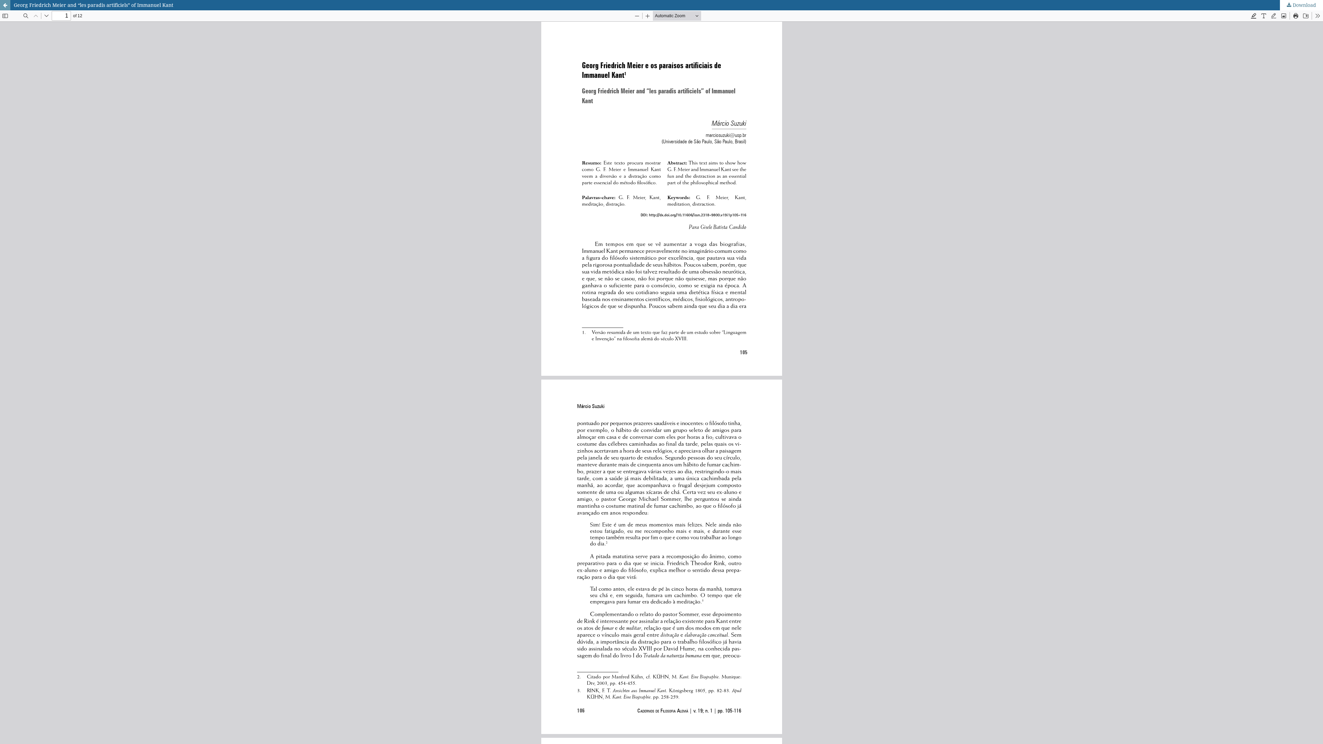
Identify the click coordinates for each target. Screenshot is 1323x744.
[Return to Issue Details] (5, 5)
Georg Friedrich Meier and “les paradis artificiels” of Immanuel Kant (93, 5)
